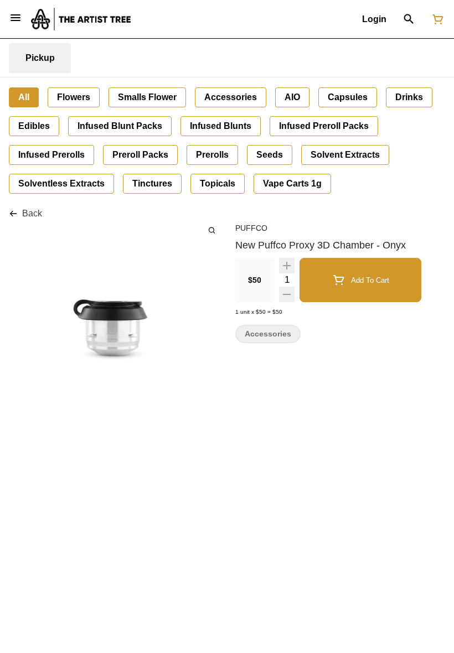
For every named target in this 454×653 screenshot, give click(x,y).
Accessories (268, 334)
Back (32, 213)
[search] (212, 230)
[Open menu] (15, 17)
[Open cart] (435, 19)
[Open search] (409, 19)
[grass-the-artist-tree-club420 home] (81, 19)
